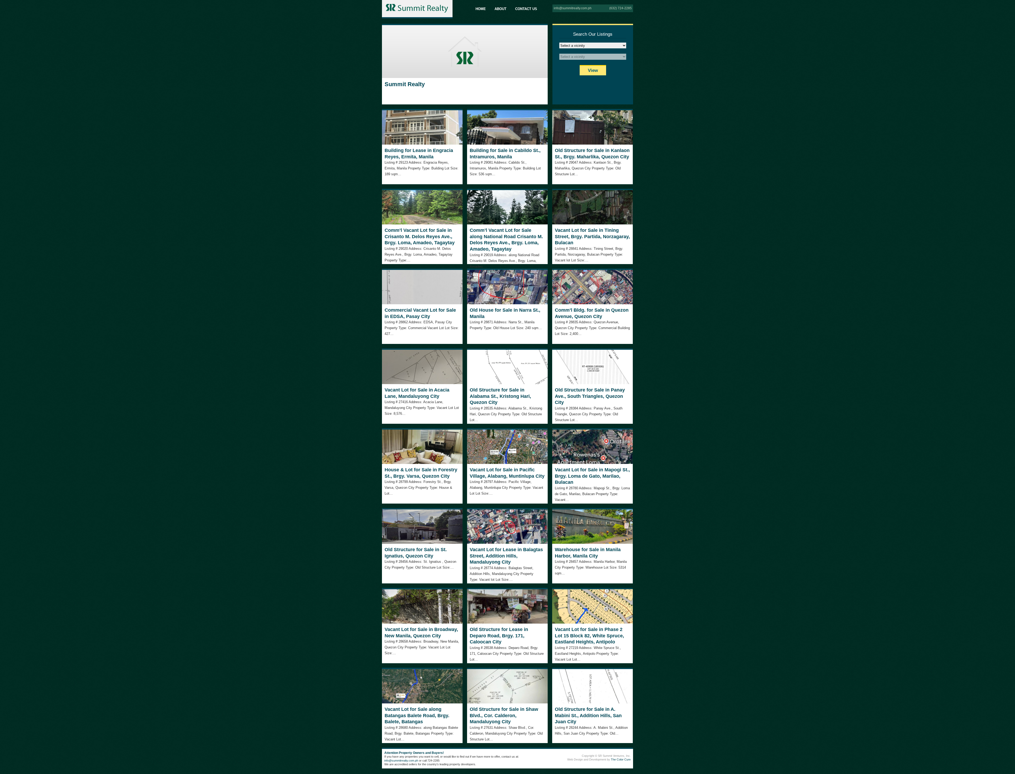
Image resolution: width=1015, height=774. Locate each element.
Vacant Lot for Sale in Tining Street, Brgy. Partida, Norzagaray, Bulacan (592, 236)
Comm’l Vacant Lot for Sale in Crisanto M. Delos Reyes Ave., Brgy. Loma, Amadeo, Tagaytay (420, 236)
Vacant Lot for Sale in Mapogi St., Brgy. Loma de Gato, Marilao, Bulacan (592, 476)
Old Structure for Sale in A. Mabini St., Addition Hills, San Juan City (588, 715)
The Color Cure (621, 759)
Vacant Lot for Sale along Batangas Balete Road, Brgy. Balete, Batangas (417, 715)
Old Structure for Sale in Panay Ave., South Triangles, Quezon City (590, 396)
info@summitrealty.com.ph (573, 8)
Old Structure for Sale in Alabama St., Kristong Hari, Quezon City (500, 396)
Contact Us (526, 9)
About (500, 9)
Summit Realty (405, 84)
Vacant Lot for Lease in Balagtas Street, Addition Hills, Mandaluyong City (506, 556)
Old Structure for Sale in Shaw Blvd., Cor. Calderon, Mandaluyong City (504, 715)
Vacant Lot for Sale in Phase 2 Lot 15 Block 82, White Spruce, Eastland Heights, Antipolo (589, 635)
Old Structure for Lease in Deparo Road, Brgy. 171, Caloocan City (499, 635)
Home (481, 9)
